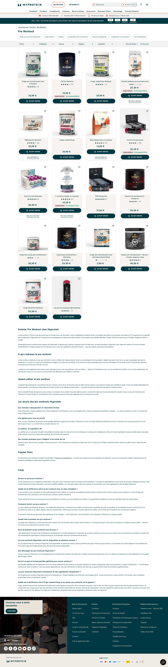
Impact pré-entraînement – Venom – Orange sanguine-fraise (135, 256)
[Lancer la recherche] (93, 4)
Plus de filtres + (131, 44)
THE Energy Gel (101, 196)
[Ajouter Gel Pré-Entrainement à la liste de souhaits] (147, 111)
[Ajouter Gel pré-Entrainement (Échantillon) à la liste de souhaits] (79, 279)
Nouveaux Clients (104, 11)
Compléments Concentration (120, 37)
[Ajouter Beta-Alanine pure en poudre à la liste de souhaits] (113, 111)
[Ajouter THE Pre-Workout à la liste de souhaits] (79, 52)
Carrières (116, 641)
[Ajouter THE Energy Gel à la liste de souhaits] (113, 167)
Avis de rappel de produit (80, 641)
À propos (116, 608)
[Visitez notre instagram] (6, 648)
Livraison (75, 636)
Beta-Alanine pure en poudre (101, 140)
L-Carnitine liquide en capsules (67, 196)
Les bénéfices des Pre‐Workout (78, 37)
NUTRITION (58, 5)
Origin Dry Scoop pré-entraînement (33, 255)
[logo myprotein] (29, 4)
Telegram (143, 622)
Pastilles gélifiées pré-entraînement (135, 81)
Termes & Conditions (120, 627)
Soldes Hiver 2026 (146, 632)
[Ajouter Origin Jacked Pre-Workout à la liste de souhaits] (113, 52)
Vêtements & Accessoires (101, 613)
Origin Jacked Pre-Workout (101, 81)
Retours (75, 622)
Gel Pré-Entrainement (135, 140)
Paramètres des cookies (13, 635)
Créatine (61, 37)
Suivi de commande (79, 632)
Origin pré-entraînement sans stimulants (33, 83)
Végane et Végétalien (99, 627)
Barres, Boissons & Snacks (101, 622)
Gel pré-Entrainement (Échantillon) (67, 308)
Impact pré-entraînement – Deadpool (135, 197)
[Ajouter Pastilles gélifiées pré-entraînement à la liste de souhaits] (147, 52)
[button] (163, 662)
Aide (73, 618)
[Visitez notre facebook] (10, 648)
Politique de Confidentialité (122, 622)
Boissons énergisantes (99, 37)
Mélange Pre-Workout (33, 140)
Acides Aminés (49, 37)
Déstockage (117, 11)
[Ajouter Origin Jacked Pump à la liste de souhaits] (79, 111)
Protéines (43, 11)
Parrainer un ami (151, 608)
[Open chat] (34, 648)
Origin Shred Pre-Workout (33, 308)
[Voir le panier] (147, 4)
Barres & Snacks (78, 11)
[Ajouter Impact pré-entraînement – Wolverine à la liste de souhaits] (79, 226)
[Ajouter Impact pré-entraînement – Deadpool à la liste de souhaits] (147, 167)
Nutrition (32, 27)
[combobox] (114, 4)
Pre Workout (41, 27)
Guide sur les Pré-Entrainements (30, 37)
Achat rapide (34, 101)
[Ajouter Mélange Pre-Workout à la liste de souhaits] (45, 111)
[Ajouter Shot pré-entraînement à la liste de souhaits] (45, 167)
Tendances (33, 11)
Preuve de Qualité (119, 613)
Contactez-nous (78, 613)
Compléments (54, 11)
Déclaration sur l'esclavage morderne (125, 618)
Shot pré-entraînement (33, 196)
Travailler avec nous (119, 636)
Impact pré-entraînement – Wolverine (67, 256)
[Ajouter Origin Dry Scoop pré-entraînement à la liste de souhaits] (45, 226)
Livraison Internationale (80, 627)
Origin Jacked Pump (67, 140)
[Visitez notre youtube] (20, 648)
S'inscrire (11, 611)
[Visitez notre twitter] (24, 648)
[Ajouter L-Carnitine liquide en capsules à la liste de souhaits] (79, 167)
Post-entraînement (140, 37)
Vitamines (66, 11)
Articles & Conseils (98, 618)
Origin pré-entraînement (63, 458)
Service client (77, 608)
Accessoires (91, 11)
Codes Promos (145, 618)
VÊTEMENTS (74, 5)
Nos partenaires (118, 632)
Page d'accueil (23, 27)
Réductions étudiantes (148, 627)
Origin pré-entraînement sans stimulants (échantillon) (101, 256)
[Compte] (141, 4)
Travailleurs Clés (146, 613)
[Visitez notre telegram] (29, 648)
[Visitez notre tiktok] (15, 648)
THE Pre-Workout (67, 81)
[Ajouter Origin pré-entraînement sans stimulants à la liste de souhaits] (45, 52)
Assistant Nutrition (130, 4)
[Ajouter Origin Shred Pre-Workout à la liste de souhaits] (45, 279)
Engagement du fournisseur (122, 646)
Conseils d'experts (132, 11)
